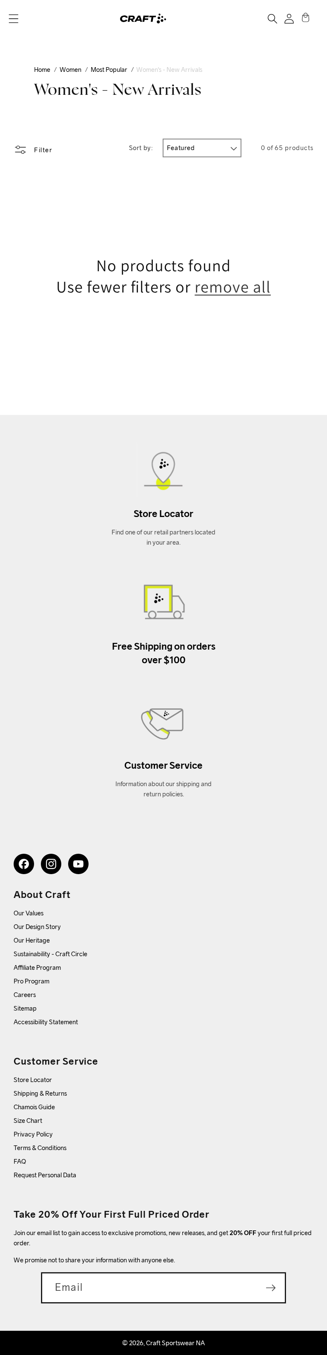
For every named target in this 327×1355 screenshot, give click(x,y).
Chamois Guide (34, 1107)
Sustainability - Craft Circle (50, 954)
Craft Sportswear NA (175, 1343)
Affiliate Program (37, 967)
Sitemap (25, 1008)
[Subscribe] (271, 1288)
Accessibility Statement (46, 1022)
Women (70, 69)
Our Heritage (32, 940)
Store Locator (33, 1080)
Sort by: (141, 148)
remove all (233, 286)
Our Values (28, 913)
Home (42, 69)
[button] (14, 19)
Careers (25, 995)
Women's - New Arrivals (169, 69)
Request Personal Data (45, 1175)
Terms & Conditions (40, 1148)
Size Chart (28, 1120)
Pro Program (31, 981)
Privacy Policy (33, 1134)
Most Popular (109, 69)
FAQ (20, 1161)
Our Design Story (37, 927)
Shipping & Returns (40, 1093)
